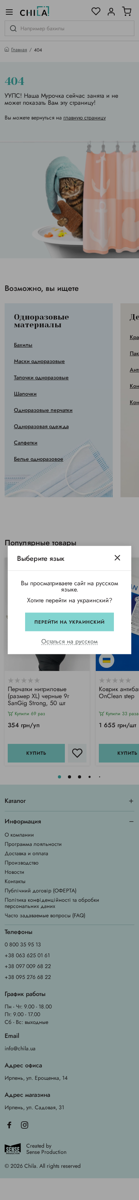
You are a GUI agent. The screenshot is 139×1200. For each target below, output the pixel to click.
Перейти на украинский (69, 622)
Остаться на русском (69, 641)
